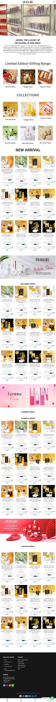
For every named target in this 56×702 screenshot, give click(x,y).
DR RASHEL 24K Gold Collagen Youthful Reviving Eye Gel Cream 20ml (49, 204)
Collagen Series (28, 87)
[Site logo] (28, 2)
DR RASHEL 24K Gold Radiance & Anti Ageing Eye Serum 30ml (35, 235)
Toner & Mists (21, 206)
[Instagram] (7, 685)
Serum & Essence (7, 206)
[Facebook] (4, 685)
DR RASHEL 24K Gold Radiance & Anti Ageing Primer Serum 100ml (49, 235)
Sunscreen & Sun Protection (7, 175)
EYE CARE (45, 206)
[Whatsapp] (12, 685)
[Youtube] (10, 685)
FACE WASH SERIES (49, 174)
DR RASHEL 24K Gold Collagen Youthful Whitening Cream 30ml (7, 235)
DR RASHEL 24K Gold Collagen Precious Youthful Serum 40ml (7, 204)
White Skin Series (27, 143)
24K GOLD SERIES (35, 175)
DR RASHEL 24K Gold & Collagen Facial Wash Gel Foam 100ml (35, 171)
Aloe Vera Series (10, 143)
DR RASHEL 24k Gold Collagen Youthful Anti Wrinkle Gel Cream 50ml (35, 204)
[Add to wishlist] (8, 166)
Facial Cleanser (35, 174)
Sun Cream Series (45, 143)
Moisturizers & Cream (35, 206)
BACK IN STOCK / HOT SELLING (21, 173)
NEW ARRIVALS (21, 176)
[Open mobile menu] (1, 2)
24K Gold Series (10, 87)
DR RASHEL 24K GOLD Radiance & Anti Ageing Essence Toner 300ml (21, 235)
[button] (20, 166)
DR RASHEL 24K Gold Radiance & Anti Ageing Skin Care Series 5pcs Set (49, 365)
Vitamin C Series (45, 87)
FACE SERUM (21, 175)
